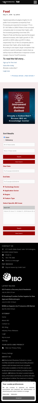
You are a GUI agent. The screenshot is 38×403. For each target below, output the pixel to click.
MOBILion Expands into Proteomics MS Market (18, 306)
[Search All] (19, 208)
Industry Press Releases (10, 331)
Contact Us (6, 324)
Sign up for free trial (10, 62)
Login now (6, 71)
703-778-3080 (10, 258)
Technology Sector (11, 187)
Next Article (29, 76)
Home (4, 317)
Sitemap (4, 341)
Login (4, 334)
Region (7, 194)
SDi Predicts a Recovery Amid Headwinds (16, 289)
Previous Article (17, 76)
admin (18, 15)
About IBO (5, 320)
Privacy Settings (7, 353)
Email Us (8, 255)
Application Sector (11, 191)
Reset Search (19, 162)
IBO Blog (5, 327)
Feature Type (9, 198)
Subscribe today (8, 65)
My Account (6, 337)
